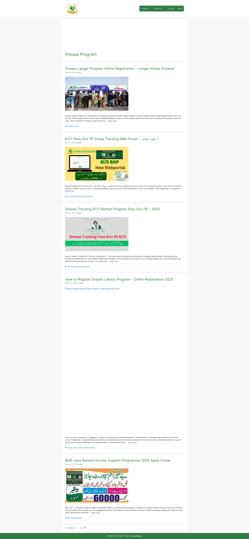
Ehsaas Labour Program (75, 447)
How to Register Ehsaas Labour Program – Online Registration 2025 (119, 279)
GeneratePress (137, 536)
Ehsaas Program (72, 126)
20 (81, 528)
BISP (80, 196)
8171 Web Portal (72, 196)
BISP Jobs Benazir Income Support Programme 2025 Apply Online (117, 460)
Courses (171, 8)
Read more (112, 121)
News (180, 8)
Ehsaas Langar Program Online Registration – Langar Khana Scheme (119, 68)
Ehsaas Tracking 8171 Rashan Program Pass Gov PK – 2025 (112, 209)
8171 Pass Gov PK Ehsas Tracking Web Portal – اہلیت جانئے (111, 139)
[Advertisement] (124, 37)
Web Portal (158, 8)
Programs (144, 8)
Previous (69, 528)
